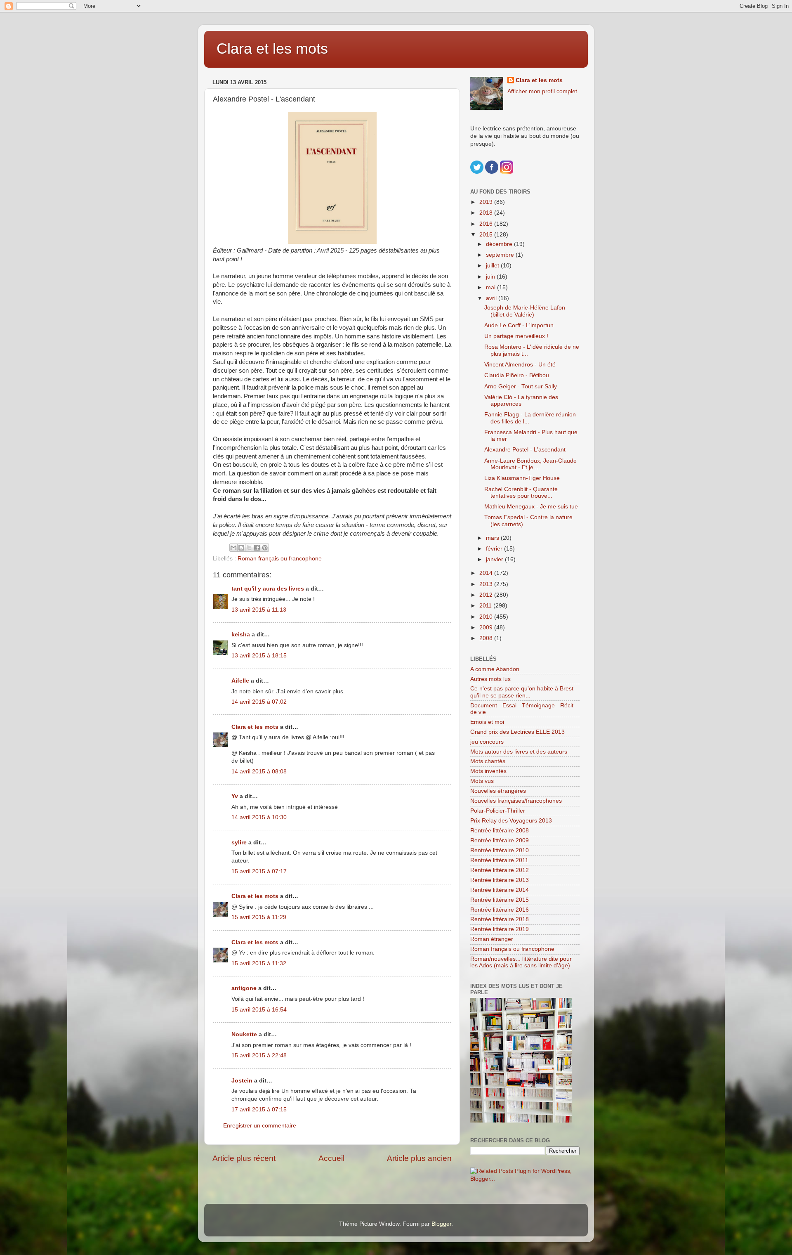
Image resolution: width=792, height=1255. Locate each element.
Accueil (331, 1158)
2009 (486, 627)
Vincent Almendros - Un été (520, 365)
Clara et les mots (272, 48)
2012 (486, 595)
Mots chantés (487, 761)
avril (492, 298)
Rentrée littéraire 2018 (499, 919)
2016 (486, 224)
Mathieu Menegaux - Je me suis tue (531, 506)
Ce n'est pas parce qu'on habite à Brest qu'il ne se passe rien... (521, 691)
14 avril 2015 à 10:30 (259, 817)
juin (491, 277)
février (495, 549)
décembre (500, 244)
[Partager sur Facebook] (257, 548)
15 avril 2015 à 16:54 (259, 1010)
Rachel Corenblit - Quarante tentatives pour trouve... (521, 492)
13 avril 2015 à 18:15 (259, 655)
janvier (495, 559)
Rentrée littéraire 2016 (499, 910)
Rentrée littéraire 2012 (499, 870)
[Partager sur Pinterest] (265, 548)
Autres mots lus (490, 679)
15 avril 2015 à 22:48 (259, 1055)
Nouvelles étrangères (498, 791)
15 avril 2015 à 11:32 (258, 963)
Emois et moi (487, 722)
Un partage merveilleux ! (516, 336)
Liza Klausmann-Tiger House (522, 478)
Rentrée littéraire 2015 (499, 900)
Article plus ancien (419, 1158)
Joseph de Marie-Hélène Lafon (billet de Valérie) (524, 311)
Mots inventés (488, 771)
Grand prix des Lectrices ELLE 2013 (517, 732)
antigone (244, 988)
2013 (486, 584)
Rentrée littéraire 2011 (499, 860)
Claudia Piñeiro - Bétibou (516, 375)
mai (491, 287)
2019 (486, 202)
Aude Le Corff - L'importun (519, 325)
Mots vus (482, 781)
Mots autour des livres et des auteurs (518, 752)
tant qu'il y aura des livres (267, 589)
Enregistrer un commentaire (259, 1126)
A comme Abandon (494, 669)
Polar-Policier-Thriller (497, 811)
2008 (486, 638)
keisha (240, 634)
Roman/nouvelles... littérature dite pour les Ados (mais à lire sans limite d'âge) (521, 962)
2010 (486, 617)
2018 (486, 213)
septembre (501, 255)
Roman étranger (491, 939)
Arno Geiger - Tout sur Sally (520, 386)
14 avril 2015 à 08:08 (259, 771)
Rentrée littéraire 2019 (499, 929)
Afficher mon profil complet (542, 91)
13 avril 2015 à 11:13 (258, 610)
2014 (486, 573)
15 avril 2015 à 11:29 (258, 917)
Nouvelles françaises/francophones (516, 801)
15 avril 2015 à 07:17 (259, 871)
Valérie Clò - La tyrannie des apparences (521, 400)
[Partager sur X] (249, 548)
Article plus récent (244, 1158)
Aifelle (240, 681)
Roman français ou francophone (280, 558)
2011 (486, 606)
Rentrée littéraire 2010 (499, 850)
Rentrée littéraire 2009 (499, 840)
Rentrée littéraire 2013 (499, 880)
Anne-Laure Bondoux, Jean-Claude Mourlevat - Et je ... (530, 464)
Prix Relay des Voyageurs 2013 (511, 821)
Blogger (441, 1224)
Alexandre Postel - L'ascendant (525, 450)
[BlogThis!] (241, 548)
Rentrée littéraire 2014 (499, 890)
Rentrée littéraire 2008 (499, 830)
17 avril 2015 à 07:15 (259, 1109)
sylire (239, 842)
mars (493, 538)
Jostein (241, 1081)
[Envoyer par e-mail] (233, 548)
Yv (234, 796)
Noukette (244, 1034)
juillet (493, 265)
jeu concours (487, 742)
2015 (486, 235)
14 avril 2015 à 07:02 (259, 702)
